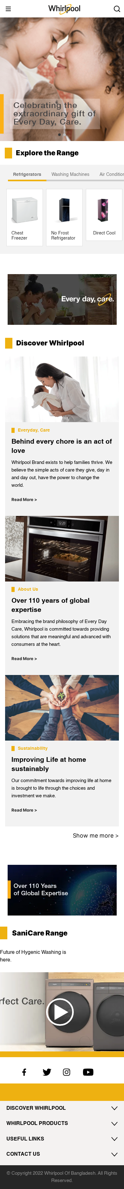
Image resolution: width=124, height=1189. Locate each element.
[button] (59, 134)
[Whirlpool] (64, 9)
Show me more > (96, 835)
